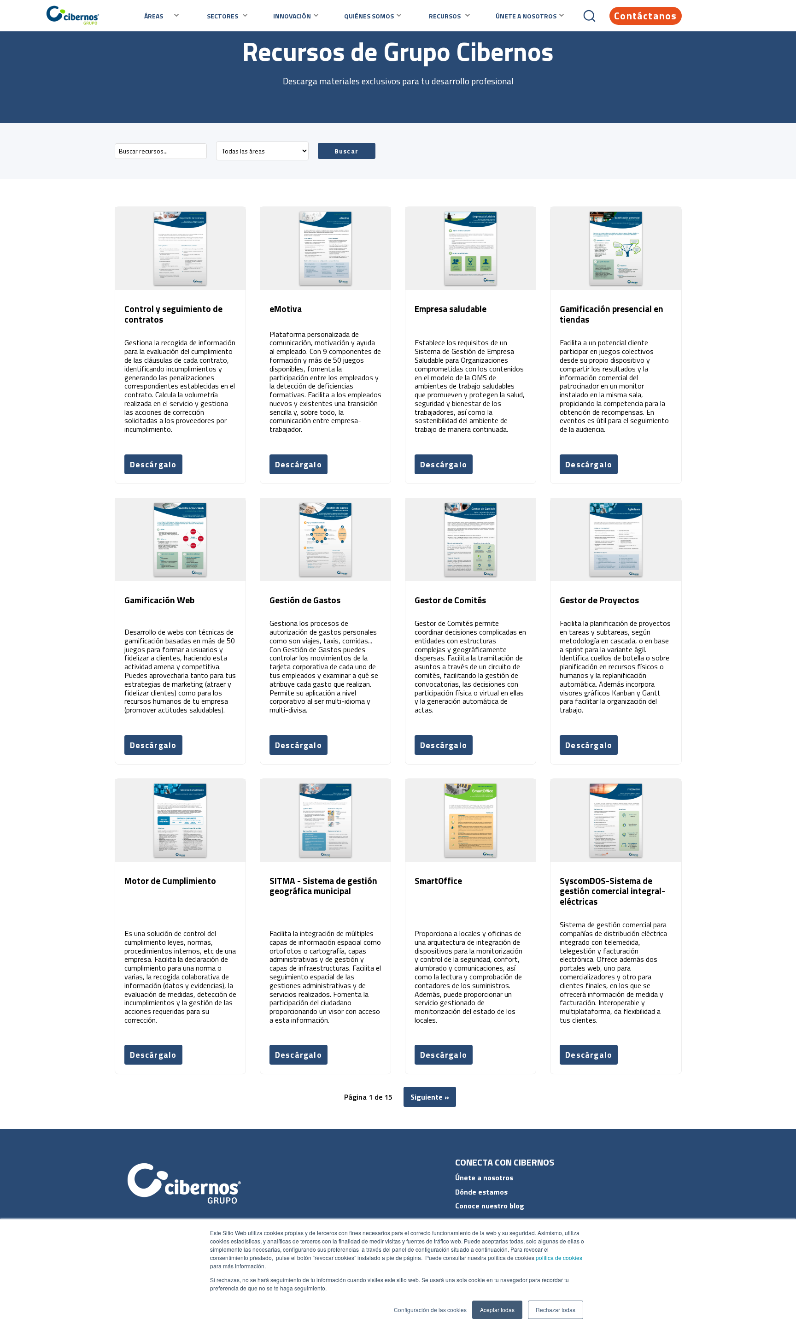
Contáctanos (645, 16)
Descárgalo (153, 464)
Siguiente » (429, 1096)
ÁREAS (153, 16)
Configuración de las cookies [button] (430, 1309)
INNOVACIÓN (292, 16)
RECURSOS (445, 16)
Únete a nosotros (484, 1177)
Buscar (346, 151)
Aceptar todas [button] (497, 1309)
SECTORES (222, 16)
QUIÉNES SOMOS (369, 16)
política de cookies (558, 1257)
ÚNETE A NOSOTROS (526, 16)
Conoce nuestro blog (489, 1205)
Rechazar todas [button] (555, 1309)
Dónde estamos (481, 1191)
